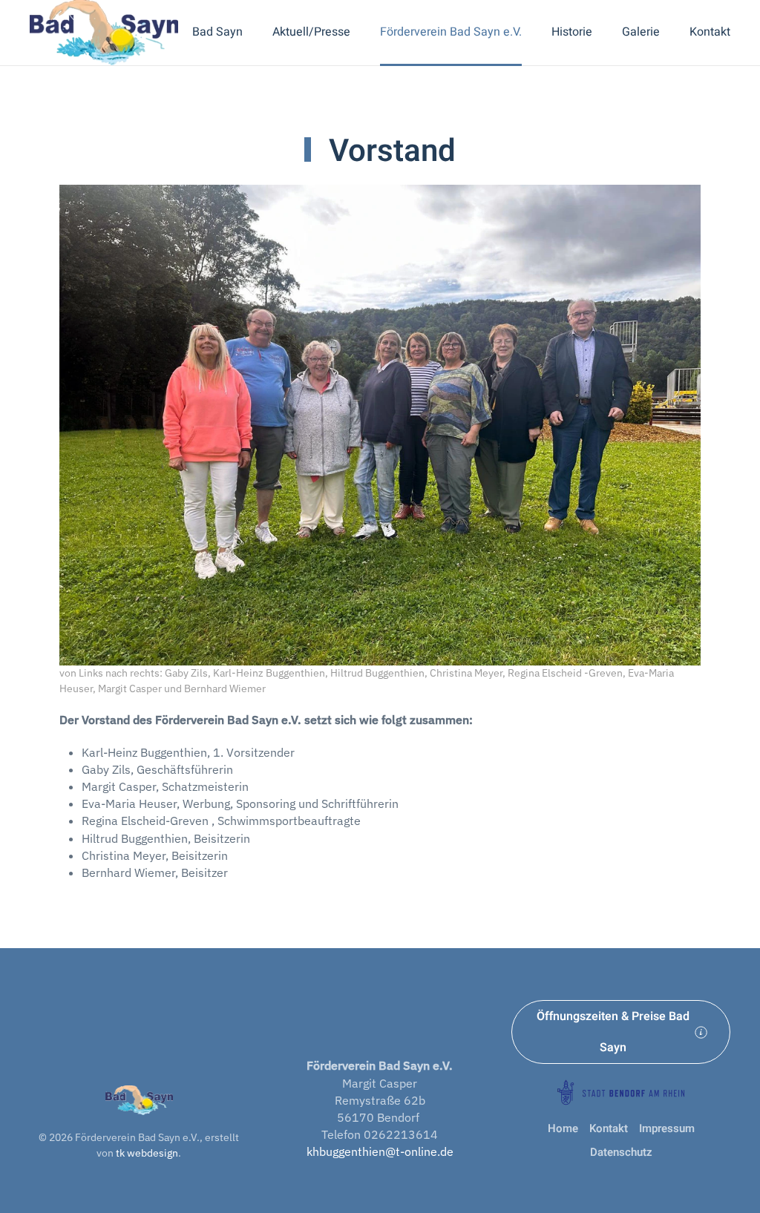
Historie (571, 32)
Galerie (641, 32)
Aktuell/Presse (311, 32)
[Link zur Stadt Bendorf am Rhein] (621, 1091)
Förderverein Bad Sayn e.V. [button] (451, 32)
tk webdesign (147, 1153)
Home (563, 1129)
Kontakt (709, 32)
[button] (380, 424)
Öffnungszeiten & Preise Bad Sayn (613, 1031)
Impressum (667, 1129)
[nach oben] (139, 1098)
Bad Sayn (217, 32)
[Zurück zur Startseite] (104, 32)
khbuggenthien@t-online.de (380, 1151)
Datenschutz (621, 1152)
